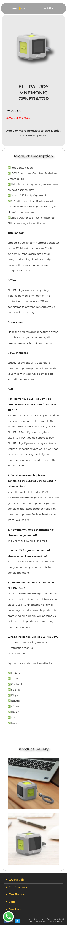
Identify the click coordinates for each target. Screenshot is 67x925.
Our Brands (17, 894)
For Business (18, 887)
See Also (15, 909)
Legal (12, 901)
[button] (33, 880)
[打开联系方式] (8, 916)
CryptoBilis (16, 879)
